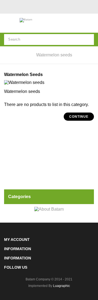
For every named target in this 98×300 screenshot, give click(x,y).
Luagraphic (61, 286)
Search (88, 39)
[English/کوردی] (8, 8)
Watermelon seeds (54, 55)
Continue (78, 117)
